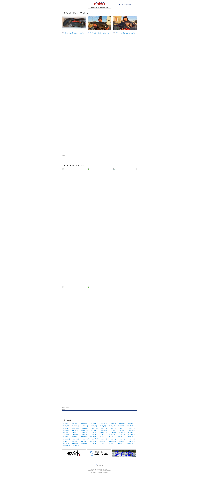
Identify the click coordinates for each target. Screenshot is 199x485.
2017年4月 (66, 441)
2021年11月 (85, 428)
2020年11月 (94, 430)
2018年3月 (112, 437)
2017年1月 (93, 441)
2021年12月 (75, 428)
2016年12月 (103, 441)
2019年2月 (93, 434)
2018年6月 (84, 437)
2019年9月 (113, 432)
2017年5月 (132, 439)
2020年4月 (132, 430)
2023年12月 (84, 424)
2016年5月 (93, 443)
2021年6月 (114, 428)
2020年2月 (75, 432)
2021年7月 (104, 428)
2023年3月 (131, 424)
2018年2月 (121, 437)
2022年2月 (130, 426)
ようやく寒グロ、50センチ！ (74, 166)
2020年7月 (123, 430)
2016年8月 (66, 443)
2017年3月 (75, 441)
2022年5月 (103, 426)
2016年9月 (132, 441)
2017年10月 (86, 439)
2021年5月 (123, 428)
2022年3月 (121, 426)
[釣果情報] (78, 7)
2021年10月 (95, 428)
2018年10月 (131, 434)
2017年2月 (84, 441)
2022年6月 (94, 426)
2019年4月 (75, 434)
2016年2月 (121, 443)
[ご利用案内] (65, 7)
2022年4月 (112, 426)
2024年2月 (66, 424)
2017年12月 (66, 439)
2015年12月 (66, 445)
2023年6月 (104, 424)
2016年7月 (75, 443)
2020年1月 (84, 432)
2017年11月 (76, 439)
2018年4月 (102, 437)
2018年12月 (112, 434)
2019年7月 (122, 432)
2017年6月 (123, 439)
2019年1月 (102, 434)
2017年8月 (104, 439)
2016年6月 (84, 443)
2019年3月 (84, 434)
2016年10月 (122, 441)
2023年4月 (122, 424)
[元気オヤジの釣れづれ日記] (99, 453)
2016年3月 (112, 443)
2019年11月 (103, 432)
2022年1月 (66, 428)
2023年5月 (113, 424)
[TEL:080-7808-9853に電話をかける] (128, 7)
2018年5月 (93, 437)
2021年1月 (75, 430)
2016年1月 (130, 443)
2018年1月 (130, 437)
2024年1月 (75, 424)
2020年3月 (66, 432)
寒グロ (63, 155)
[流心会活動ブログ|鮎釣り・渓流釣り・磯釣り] (124, 453)
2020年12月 (84, 430)
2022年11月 (75, 426)
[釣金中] (74, 453)
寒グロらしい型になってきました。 (76, 13)
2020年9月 (114, 430)
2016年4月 (102, 443)
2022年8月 (85, 426)
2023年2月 (66, 426)
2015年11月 (76, 445)
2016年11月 (112, 441)
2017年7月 (114, 439)
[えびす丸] (99, 4)
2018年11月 (121, 434)
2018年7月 (75, 437)
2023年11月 (94, 424)
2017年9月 (95, 439)
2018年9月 (66, 437)
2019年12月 (93, 432)
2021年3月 (132, 428)
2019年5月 (66, 434)
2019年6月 (131, 432)
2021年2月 (66, 430)
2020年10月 (104, 430)
